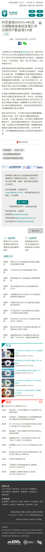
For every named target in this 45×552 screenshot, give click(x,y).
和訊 (20, 501)
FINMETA (31, 3)
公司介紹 (24, 489)
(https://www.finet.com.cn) (24, 218)
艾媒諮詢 (13, 501)
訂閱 (32, 11)
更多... (37, 504)
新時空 (26, 501)
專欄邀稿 (32, 489)
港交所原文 (23, 142)
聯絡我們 (39, 6)
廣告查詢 (15, 489)
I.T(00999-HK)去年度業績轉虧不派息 (23, 270)
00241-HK (25, 52)
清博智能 (5, 501)
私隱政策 (32, 492)
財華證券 (39, 3)
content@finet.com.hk (14, 193)
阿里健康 (7, 150)
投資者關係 (6, 492)
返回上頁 (35, 231)
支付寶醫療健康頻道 (11, 154)
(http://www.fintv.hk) (26, 221)
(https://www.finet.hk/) (19, 214)
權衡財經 (20, 504)
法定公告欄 (6, 489)
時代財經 (34, 501)
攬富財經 (29, 504)
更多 (41, 402)
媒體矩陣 (22, 6)
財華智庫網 (13, 3)
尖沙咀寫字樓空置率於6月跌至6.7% (28, 370)
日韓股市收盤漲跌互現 (17, 459)
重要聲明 (24, 492)
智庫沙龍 (31, 6)
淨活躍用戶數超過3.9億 (13, 158)
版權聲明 (15, 492)
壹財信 (13, 504)
